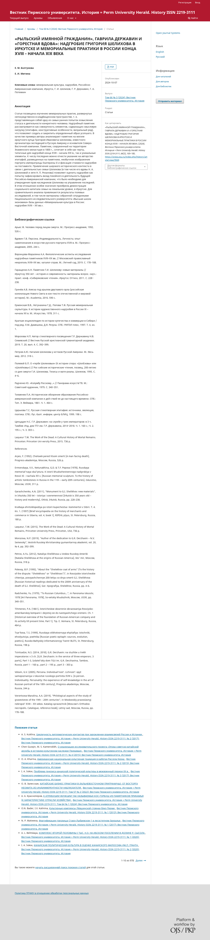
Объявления (55, 18)
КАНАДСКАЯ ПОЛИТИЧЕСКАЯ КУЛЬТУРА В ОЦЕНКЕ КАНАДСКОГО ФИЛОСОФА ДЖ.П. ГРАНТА (86, 845)
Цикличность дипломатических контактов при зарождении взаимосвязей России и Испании (89, 734)
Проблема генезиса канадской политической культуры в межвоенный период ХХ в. (81, 771)
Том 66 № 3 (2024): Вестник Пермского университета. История (71, 28)
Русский (160, 56)
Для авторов (162, 81)
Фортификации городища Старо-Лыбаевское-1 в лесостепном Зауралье (80, 820)
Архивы (38, 18)
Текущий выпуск (19, 18)
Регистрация (184, 2)
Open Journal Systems (168, 32)
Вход (197, 2)
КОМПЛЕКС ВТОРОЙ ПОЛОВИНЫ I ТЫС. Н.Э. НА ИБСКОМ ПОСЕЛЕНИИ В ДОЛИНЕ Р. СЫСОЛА (92, 832)
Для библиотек (163, 86)
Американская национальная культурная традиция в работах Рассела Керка (81, 759)
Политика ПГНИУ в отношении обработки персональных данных (52, 893)
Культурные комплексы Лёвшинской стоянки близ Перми (82, 808)
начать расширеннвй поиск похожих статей (60, 867)
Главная (19, 28)
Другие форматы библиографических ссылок (121, 166)
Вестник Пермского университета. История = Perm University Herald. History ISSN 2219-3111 (102, 12)
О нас (70, 18)
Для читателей (163, 76)
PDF (112, 66)
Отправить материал (170, 101)
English (160, 51)
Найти (194, 18)
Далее (139, 860)
